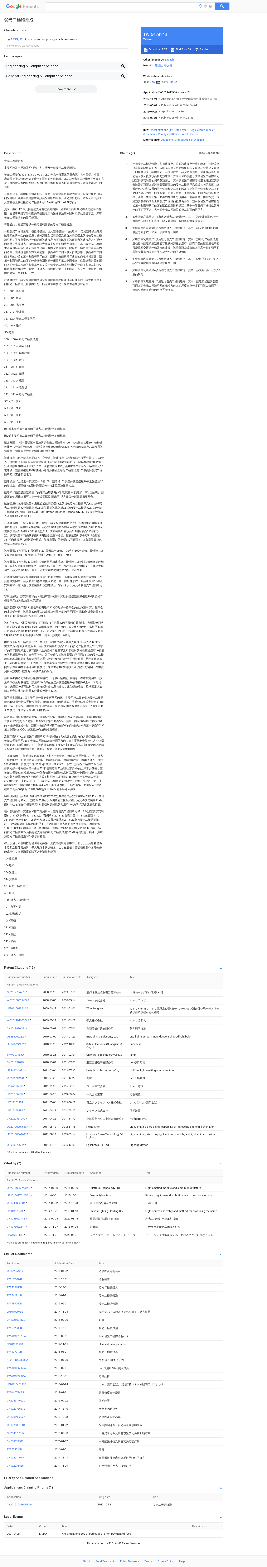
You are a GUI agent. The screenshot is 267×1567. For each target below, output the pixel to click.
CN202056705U (16, 1118)
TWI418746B (14, 1287)
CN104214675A (16, 1457)
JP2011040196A (16, 1384)
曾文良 (168, 65)
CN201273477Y (16, 992)
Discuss (199, 139)
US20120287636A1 (18, 1126)
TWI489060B (14, 1303)
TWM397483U (15, 1054)
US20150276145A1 (18, 1195)
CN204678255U (16, 1433)
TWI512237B (14, 1279)
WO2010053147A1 (18, 1000)
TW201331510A (16, 1336)
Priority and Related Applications (178, 134)
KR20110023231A (17, 1359)
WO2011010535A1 (18, 1020)
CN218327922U (16, 1441)
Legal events (197, 129)
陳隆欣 (159, 65)
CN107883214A (16, 1226)
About (86, 1561)
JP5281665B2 (15, 1094)
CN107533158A (16, 1425)
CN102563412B (16, 1319)
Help (182, 1561)
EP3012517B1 (15, 1211)
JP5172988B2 (15, 1110)
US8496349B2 (15, 1070)
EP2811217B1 (15, 1344)
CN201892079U (16, 1062)
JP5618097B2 (15, 1311)
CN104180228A (16, 1202)
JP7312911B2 (15, 1234)
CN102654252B (16, 1271)
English (169, 59)
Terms (148, 1561)
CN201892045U (16, 1028)
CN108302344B (16, 1218)
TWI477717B (14, 1351)
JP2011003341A (17, 1008)
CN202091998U (16, 1077)
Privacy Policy (165, 1561)
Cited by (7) (182, 129)
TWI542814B (14, 1295)
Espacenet (167, 139)
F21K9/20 (17, 39)
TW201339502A (16, 1376)
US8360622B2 (15, 1036)
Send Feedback (105, 1561)
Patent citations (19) (162, 129)
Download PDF (157, 49)
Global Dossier (184, 139)
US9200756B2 (15, 1144)
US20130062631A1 (18, 1134)
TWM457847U (15, 1392)
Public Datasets (129, 1561)
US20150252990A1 (18, 1187)
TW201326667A (16, 1368)
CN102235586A (16, 1465)
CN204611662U (16, 1400)
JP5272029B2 (15, 1102)
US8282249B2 (15, 1044)
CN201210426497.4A (19, 1504)
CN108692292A (16, 1416)
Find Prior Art (183, 49)
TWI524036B (14, 1449)
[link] (42, 39)
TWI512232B (14, 1327)
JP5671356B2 (15, 1086)
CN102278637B (16, 1408)
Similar (203, 49)
